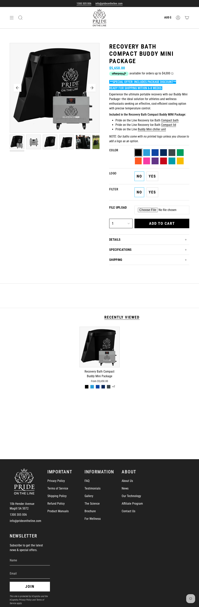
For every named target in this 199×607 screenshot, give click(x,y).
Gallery (89, 496)
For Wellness (93, 519)
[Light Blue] (92, 386)
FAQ (87, 481)
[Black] (86, 386)
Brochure (90, 511)
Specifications (120, 250)
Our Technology (131, 496)
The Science (92, 503)
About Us (127, 481)
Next (92, 88)
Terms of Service (57, 488)
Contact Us (128, 511)
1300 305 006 (84, 3)
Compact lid (168, 125)
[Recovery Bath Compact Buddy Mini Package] (100, 347)
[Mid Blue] (97, 386)
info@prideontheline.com (109, 3)
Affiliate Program (132, 503)
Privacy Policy (56, 481)
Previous (17, 88)
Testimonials (92, 488)
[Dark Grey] (108, 386)
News (125, 488)
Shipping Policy (57, 496)
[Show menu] (12, 17)
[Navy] (103, 386)
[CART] (186, 17)
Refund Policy (56, 503)
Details (114, 239)
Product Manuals (58, 511)
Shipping (115, 260)
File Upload (118, 207)
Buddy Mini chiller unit (152, 129)
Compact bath (170, 120)
